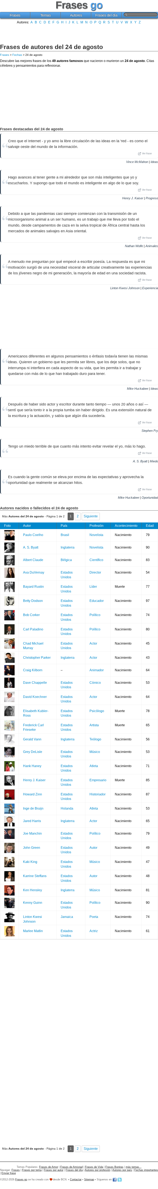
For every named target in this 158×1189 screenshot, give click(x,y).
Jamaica (67, 917)
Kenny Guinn (32, 902)
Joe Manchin (32, 833)
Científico (96, 560)
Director (95, 572)
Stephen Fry (150, 430)
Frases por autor (53, 1170)
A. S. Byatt (140, 461)
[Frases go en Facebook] (115, 1179)
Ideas (154, 162)
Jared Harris (32, 821)
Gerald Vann (32, 739)
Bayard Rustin (33, 586)
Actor (93, 643)
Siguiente (91, 516)
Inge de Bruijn (33, 808)
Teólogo (95, 739)
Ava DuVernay (33, 572)
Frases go (21, 1179)
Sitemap (89, 1179)
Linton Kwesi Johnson (125, 288)
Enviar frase (8, 1173)
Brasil (65, 535)
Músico (94, 752)
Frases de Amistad (71, 1166)
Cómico (95, 682)
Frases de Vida (94, 1166)
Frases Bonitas (114, 1166)
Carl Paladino (33, 629)
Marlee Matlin (33, 931)
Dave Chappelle (35, 682)
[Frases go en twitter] (119, 1179)
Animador (96, 670)
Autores (76, 15)
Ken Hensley (32, 890)
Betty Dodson (33, 601)
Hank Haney (32, 766)
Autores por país (122, 1170)
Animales (151, 246)
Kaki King (30, 862)
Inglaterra (67, 547)
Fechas (17, 54)
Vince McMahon (137, 162)
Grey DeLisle (32, 752)
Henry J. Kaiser (132, 198)
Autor (93, 847)
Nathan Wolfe (134, 246)
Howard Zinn (32, 794)
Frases (15, 15)
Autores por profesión (97, 1170)
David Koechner (35, 697)
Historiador (97, 794)
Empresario (97, 780)
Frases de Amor (48, 1166)
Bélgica (66, 560)
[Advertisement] (79, 33)
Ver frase (147, 153)
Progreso (152, 198)
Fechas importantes (146, 1170)
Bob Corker (31, 615)
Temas (45, 15)
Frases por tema (32, 1170)
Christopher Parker (37, 657)
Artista (94, 725)
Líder (93, 586)
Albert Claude (33, 560)
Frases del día (106, 15)
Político (94, 615)
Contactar (75, 1179)
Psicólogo (96, 711)
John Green (31, 847)
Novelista (96, 535)
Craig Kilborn (32, 670)
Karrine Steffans (34, 876)
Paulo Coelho (33, 535)
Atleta (93, 766)
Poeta (93, 917)
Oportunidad (150, 497)
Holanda (67, 808)
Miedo (154, 461)
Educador (96, 601)
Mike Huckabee (137, 388)
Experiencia (150, 288)
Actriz (93, 931)
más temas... (134, 1166)
